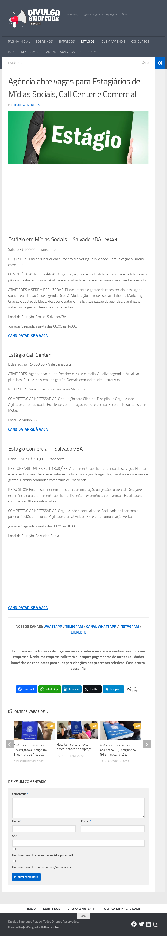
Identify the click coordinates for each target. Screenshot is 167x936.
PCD (11, 52)
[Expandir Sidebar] (160, 63)
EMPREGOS (66, 41)
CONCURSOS (140, 41)
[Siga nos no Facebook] (134, 924)
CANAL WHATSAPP (101, 626)
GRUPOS (86, 52)
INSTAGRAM (129, 626)
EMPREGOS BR (30, 52)
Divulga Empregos (27, 105)
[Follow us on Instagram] (156, 924)
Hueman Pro (51, 927)
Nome (16, 821)
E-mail (86, 821)
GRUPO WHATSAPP (81, 909)
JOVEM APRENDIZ (112, 41)
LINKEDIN (78, 632)
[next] (147, 744)
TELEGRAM (74, 626)
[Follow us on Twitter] (141, 924)
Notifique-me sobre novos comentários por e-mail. (43, 855)
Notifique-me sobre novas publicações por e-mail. (42, 867)
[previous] (10, 744)
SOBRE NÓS (44, 41)
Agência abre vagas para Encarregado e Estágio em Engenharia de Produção (30, 750)
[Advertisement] (78, 197)
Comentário (20, 794)
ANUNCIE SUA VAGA (60, 52)
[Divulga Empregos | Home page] (34, 18)
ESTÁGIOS (87, 41)
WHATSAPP (53, 626)
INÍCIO (31, 909)
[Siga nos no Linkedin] (149, 924)
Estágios (15, 63)
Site (14, 836)
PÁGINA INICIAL (19, 41)
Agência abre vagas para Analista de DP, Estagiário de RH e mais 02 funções (118, 750)
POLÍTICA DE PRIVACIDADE (121, 909)
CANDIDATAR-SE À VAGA (28, 336)
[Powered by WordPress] (23, 927)
